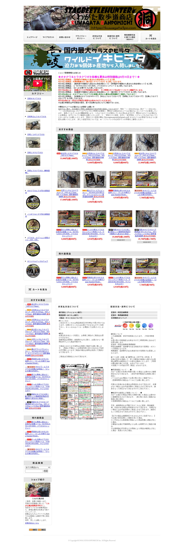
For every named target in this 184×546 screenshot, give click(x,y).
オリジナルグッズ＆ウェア (37, 261)
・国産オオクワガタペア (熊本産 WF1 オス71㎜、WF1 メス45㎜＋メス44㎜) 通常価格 (37, 405)
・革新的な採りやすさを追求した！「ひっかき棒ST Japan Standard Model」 (37, 361)
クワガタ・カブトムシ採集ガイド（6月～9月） (37, 239)
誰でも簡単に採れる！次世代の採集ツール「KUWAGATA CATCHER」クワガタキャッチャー (67, 233)
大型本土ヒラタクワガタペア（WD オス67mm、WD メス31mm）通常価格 (119, 156)
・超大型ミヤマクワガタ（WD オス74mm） (37, 305)
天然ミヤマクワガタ (35, 153)
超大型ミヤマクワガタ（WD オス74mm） (69, 154)
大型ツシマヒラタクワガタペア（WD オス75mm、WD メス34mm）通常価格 (67, 193)
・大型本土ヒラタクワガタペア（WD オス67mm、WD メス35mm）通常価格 (37, 313)
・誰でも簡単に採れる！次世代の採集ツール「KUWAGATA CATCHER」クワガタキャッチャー (37, 378)
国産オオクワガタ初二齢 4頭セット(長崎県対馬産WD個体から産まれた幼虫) (119, 232)
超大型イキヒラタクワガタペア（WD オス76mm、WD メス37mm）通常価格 (145, 156)
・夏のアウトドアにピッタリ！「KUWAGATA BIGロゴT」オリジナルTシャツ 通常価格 (37, 352)
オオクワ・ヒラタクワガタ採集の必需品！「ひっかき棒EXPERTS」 (145, 193)
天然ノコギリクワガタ (36, 134)
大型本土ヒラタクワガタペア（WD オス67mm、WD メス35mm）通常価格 (93, 156)
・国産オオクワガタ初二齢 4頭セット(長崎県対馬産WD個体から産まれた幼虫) (37, 396)
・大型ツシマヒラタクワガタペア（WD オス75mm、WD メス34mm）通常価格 (37, 342)
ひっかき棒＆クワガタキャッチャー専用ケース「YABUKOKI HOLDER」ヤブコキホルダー (93, 233)
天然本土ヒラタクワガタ (36, 117)
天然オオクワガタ (34, 98)
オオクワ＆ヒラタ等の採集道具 (37, 192)
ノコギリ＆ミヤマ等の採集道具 (37, 215)
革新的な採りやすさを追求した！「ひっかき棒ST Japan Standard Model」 (119, 193)
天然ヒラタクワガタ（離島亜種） (37, 172)
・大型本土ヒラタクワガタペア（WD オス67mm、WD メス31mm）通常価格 (37, 323)
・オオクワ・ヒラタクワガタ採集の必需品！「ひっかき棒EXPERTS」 (37, 369)
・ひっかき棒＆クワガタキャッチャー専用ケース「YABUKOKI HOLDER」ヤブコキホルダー (37, 387)
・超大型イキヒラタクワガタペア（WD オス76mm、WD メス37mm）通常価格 (37, 333)
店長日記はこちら (32, 523)
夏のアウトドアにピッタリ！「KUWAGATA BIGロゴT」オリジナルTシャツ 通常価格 (93, 195)
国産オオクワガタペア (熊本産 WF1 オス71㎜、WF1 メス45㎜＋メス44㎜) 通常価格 (145, 233)
